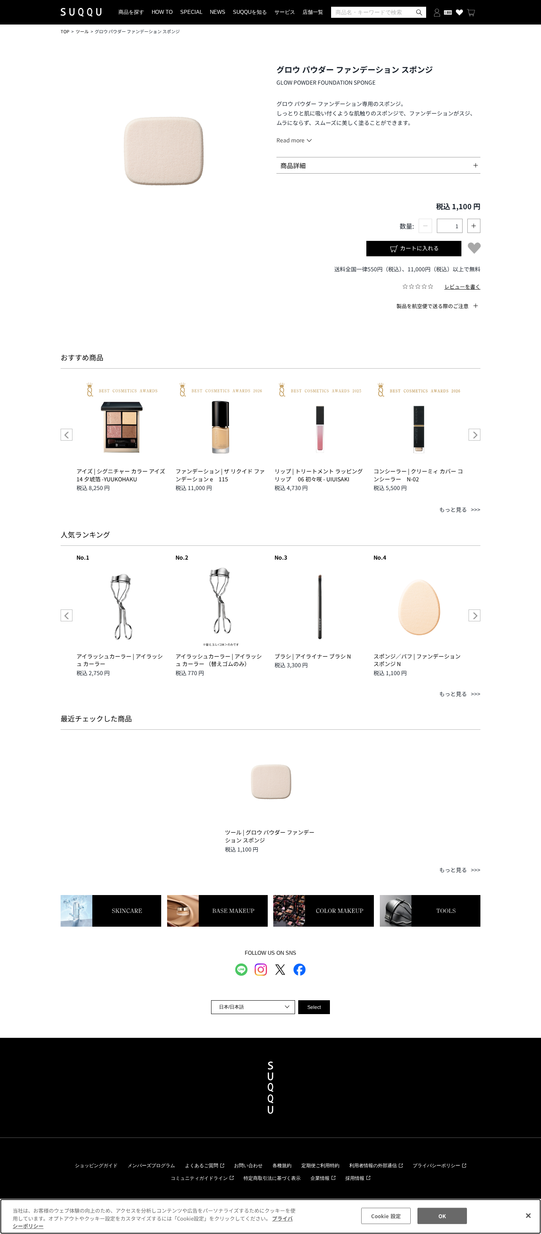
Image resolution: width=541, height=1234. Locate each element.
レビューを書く (462, 286)
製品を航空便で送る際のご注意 (432, 306)
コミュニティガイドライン (199, 1178)
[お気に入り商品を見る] (459, 12)
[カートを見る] (471, 12)
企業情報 (320, 1178)
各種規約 (281, 1165)
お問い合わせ (248, 1165)
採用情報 (354, 1178)
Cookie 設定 (386, 1215)
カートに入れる (419, 248)
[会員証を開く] (448, 12)
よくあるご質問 (201, 1165)
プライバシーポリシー (436, 1165)
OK (442, 1215)
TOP (65, 31)
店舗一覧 (313, 12)
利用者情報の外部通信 (373, 1165)
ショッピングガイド (96, 1165)
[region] (270, 1216)
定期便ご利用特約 (320, 1165)
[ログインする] (437, 12)
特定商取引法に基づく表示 (272, 1178)
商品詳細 (293, 165)
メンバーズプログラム (151, 1165)
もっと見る (453, 509)
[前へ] (66, 435)
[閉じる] (528, 1215)
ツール (82, 31)
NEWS (217, 12)
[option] (121, 434)
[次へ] (474, 435)
